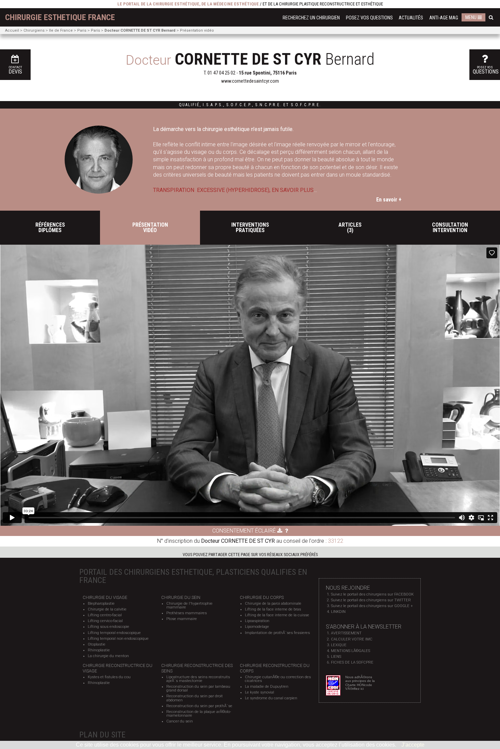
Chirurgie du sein (180, 597)
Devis (15, 70)
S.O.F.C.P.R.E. (306, 104)
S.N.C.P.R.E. (268, 104)
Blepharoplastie (101, 603)
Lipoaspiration (257, 621)
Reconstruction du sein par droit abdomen (194, 698)
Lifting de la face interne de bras (273, 609)
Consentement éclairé (244, 530)
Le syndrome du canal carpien (271, 698)
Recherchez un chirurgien (311, 18)
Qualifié (189, 104)
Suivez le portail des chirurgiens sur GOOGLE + (372, 606)
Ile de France (61, 30)
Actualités (411, 18)
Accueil (12, 30)
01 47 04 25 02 (221, 73)
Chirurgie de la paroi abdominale (273, 603)
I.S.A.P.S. (213, 104)
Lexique (339, 645)
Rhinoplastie (99, 650)
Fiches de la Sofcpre (352, 662)
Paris (81, 30)
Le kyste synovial (259, 692)
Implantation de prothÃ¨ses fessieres (277, 633)
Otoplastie (96, 644)
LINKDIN (338, 611)
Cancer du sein (179, 721)
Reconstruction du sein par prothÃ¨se (199, 706)
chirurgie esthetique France (60, 17)
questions (486, 70)
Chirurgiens (34, 30)
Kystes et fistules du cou (109, 677)
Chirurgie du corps (262, 597)
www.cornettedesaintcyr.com (250, 81)
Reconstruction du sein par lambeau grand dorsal (198, 688)
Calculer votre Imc (351, 639)
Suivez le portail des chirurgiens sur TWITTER (371, 600)
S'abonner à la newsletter (363, 626)
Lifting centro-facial (105, 615)
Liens (336, 656)
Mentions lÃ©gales (350, 651)
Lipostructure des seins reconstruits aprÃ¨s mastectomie (198, 679)
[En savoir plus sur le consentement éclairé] (286, 530)
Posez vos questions (369, 18)
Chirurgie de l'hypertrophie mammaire (189, 605)
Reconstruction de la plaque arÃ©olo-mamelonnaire (198, 714)
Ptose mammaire (181, 619)
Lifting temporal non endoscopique (118, 638)
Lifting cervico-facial (105, 621)
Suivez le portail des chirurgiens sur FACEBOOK (372, 594)
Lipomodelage (257, 626)
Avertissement (346, 633)
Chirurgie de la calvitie (107, 609)
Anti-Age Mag (443, 18)
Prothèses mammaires (186, 613)
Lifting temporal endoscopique (114, 633)
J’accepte (412, 745)
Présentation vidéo (197, 30)
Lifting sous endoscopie (108, 626)
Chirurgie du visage (105, 597)
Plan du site (102, 734)
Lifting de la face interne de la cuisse (277, 615)
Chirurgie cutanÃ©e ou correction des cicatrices (278, 679)
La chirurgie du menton (108, 656)
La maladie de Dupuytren (266, 686)
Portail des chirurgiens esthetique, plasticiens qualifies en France (193, 576)
